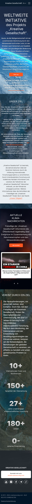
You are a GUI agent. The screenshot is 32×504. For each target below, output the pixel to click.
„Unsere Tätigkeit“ (15, 198)
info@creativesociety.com (16, 475)
